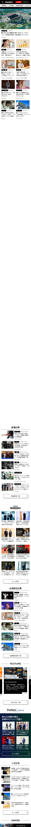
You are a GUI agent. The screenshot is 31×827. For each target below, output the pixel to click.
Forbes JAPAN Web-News (8, 57)
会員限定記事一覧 (15, 656)
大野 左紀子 (17, 469)
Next (28, 683)
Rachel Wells (17, 449)
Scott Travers (19, 98)
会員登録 (18, 2)
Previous (3, 683)
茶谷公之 (3, 118)
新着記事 (4, 5)
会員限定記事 (19, 5)
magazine (3, 37)
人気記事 (11, 5)
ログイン (26, 2)
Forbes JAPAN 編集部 (6, 77)
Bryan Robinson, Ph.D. (22, 57)
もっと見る (15, 581)
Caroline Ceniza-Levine (20, 481)
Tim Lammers (17, 459)
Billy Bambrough (18, 610)
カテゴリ (27, 5)
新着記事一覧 (15, 496)
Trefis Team (19, 118)
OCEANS (16, 491)
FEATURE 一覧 (15, 702)
